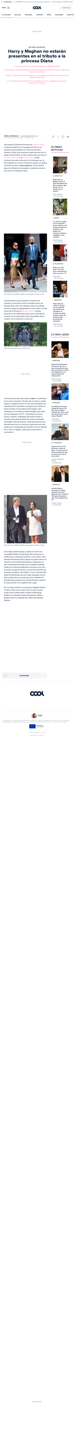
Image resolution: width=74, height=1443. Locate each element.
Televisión (59, 15)
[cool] (37, 8)
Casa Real (28, 15)
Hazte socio (66, 8)
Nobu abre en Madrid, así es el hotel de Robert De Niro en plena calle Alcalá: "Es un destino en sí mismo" (60, 185)
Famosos (39, 15)
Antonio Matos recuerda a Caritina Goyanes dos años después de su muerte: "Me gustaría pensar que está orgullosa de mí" (60, 494)
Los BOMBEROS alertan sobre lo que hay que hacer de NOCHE (31, 2)
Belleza (18, 15)
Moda (49, 15)
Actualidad (6, 15)
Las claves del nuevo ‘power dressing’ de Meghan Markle (38, 66)
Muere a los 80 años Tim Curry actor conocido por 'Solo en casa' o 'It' (60, 270)
